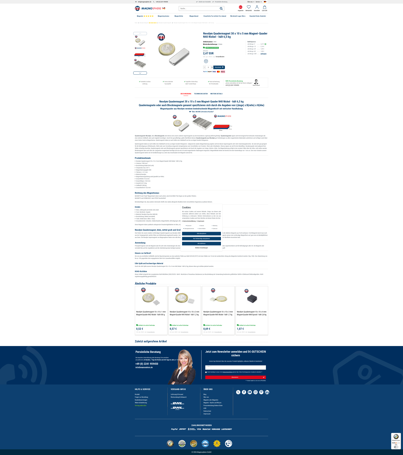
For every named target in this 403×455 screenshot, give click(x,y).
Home (136, 23)
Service (258, 2)
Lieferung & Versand (177, 394)
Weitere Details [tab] (216, 94)
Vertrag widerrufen (140, 405)
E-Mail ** (209, 366)
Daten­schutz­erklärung (189, 221)
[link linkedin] (267, 392)
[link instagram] (255, 392)
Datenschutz (207, 411)
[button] (140, 73)
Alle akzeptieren (201, 233)
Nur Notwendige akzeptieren (201, 238)
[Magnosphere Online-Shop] (150, 8)
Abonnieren (235, 377)
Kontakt (137, 394)
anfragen (263, 54)
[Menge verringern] (204, 67)
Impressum (206, 414)
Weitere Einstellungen (201, 248)
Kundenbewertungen (141, 400)
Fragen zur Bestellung (141, 397)
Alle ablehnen (201, 243)
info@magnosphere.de (144, 2)
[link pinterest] (261, 392)
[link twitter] (238, 392)
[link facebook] (244, 392)
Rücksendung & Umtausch (178, 397)
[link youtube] (250, 392)
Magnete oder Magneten (210, 400)
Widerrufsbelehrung (141, 403)
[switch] (396, 447)
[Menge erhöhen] (212, 67)
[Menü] (399, 434)
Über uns (250, 2)
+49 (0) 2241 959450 (162, 2)
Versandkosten (220, 56)
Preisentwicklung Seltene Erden (212, 405)
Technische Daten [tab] (201, 94)
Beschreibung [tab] (186, 94)
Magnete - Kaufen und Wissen (212, 403)
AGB (204, 408)
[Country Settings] (265, 1)
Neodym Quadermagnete (165, 23)
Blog (204, 394)
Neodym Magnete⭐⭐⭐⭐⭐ (148, 23)
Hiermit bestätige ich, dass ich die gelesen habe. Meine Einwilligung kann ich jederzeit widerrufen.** (234, 372)
